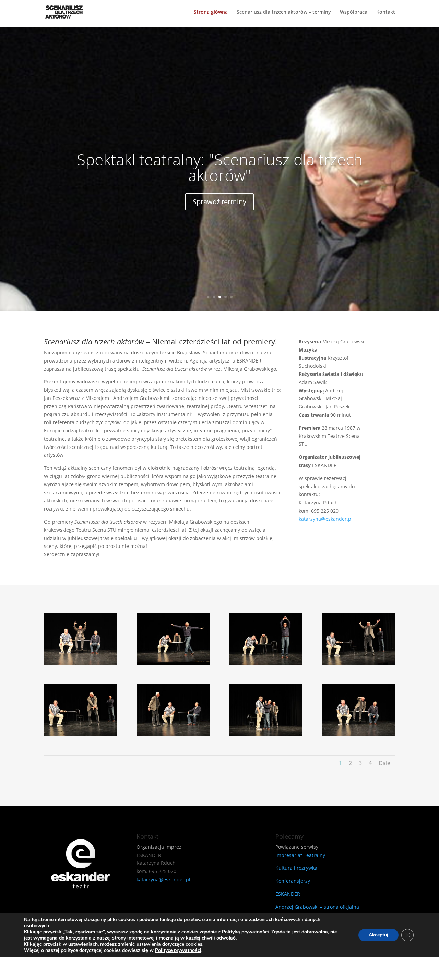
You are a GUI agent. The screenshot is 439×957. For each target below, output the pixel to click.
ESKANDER (287, 894)
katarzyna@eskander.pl (326, 519)
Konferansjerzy (292, 881)
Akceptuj (378, 935)
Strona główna (211, 12)
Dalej (385, 763)
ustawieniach (83, 944)
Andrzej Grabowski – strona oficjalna (317, 907)
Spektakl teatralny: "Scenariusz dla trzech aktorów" (220, 167)
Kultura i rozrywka (296, 867)
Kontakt (385, 12)
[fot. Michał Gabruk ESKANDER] (173, 663)
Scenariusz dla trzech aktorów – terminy (284, 12)
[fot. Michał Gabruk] (80, 663)
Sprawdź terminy (219, 201)
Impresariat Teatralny (300, 855)
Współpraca (353, 12)
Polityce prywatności (178, 950)
